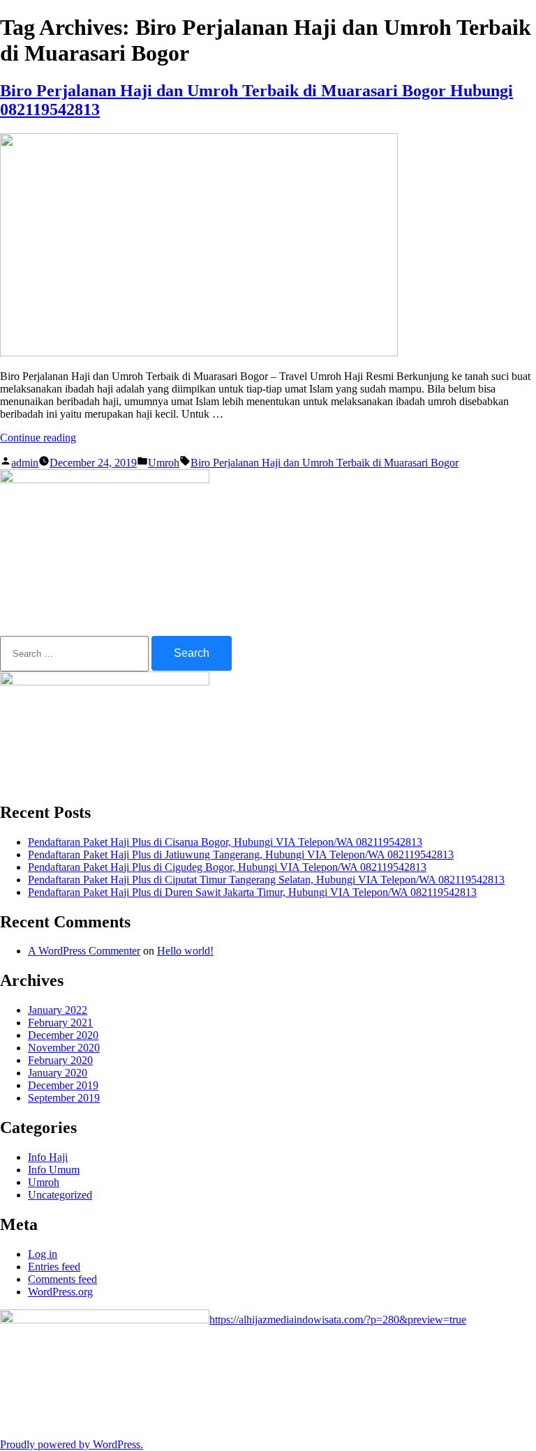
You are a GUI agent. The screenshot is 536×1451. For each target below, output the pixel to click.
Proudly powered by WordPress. (71, 1444)
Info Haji (48, 1157)
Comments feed (62, 1279)
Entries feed (54, 1267)
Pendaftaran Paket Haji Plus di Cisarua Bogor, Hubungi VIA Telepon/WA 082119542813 (225, 842)
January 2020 (57, 1073)
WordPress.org (60, 1292)
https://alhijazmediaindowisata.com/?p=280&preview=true (337, 1319)
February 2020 (60, 1060)
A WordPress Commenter (84, 951)
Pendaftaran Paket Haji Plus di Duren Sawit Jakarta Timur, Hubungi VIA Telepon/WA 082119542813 (252, 892)
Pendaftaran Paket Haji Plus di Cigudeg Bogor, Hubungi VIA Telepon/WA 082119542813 (227, 867)
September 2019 (64, 1098)
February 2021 (60, 1022)
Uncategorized (60, 1195)
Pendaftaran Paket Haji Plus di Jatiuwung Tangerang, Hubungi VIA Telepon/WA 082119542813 (241, 854)
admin (24, 463)
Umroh (163, 463)
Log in (42, 1254)
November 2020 (64, 1048)
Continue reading (38, 437)
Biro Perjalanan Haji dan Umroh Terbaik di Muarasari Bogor (325, 463)
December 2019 (63, 1085)
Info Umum (54, 1170)
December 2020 (63, 1035)
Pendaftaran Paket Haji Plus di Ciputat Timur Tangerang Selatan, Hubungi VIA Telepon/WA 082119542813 (266, 880)
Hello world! (185, 951)
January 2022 (57, 1010)
